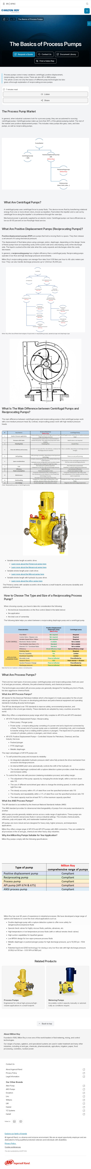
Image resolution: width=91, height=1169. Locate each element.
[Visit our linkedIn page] (14, 1121)
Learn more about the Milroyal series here (27, 574)
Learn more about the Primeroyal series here (28, 564)
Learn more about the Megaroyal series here (28, 567)
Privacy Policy (10, 1143)
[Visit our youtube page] (20, 1121)
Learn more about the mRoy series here (26, 581)
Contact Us (10, 1064)
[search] (87, 3)
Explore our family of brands (16, 1134)
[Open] (87, 11)
